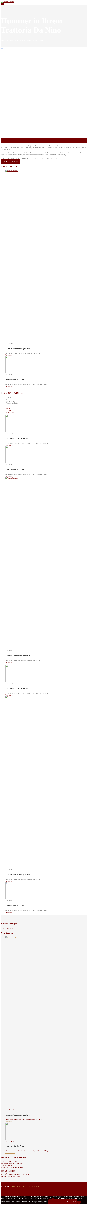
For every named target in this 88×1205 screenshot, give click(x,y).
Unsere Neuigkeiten (12, 403)
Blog (7, 399)
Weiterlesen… (10, 355)
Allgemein (9, 397)
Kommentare (10, 412)
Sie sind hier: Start (7, 40)
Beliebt (8, 408)
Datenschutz (26, 1186)
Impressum (35, 1186)
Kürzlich (8, 410)
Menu (16, 40)
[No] (79, 1202)
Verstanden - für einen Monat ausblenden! (63, 1202)
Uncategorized (10, 401)
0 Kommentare (10, 139)
